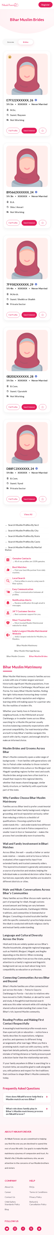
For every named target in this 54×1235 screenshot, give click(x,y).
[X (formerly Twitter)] (31, 1229)
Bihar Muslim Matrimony (27, 645)
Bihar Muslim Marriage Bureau (27, 651)
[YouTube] (7, 1229)
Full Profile (13, 130)
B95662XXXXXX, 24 (20, 192)
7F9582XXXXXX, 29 (20, 284)
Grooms (10, 42)
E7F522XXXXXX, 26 (20, 100)
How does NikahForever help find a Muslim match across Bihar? (24, 1098)
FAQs (31, 1187)
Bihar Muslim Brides (38, 656)
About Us (9, 1187)
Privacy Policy (35, 1197)
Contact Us (10, 1197)
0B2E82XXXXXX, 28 (20, 376)
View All (28, 514)
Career (8, 1192)
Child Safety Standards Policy (12, 1203)
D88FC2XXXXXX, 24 (20, 468)
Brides (25, 42)
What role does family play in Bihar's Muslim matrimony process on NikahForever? (24, 1111)
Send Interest (29, 130)
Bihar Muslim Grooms (16, 656)
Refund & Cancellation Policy (37, 1203)
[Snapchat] (39, 1229)
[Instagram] (15, 1229)
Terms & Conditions (38, 1192)
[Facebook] (23, 1229)
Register (45, 4)
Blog (7, 1209)
